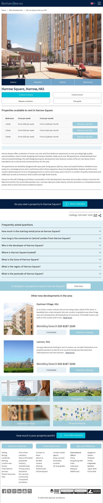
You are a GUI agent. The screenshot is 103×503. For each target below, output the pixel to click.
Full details (51, 332)
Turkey (90, 460)
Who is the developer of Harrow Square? (22, 245)
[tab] (13, 82)
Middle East (74, 471)
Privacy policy (24, 468)
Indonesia (74, 466)
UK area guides (59, 466)
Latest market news (51, 446)
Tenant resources (8, 474)
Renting (5, 460)
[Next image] (93, 46)
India (72, 463)
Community (23, 477)
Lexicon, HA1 (43, 341)
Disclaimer (23, 471)
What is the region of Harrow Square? (21, 266)
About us (39, 458)
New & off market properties (26, 459)
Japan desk (92, 468)
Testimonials (41, 468)
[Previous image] (9, 46)
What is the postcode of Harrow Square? (22, 273)
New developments (16, 10)
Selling (4, 452)
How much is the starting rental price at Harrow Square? (31, 231)
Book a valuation (77, 203)
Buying (4, 455)
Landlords (6, 458)
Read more (67, 317)
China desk (91, 471)
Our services (23, 474)
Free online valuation (73, 435)
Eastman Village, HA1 (48, 304)
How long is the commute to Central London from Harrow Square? (36, 238)
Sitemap (39, 466)
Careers (39, 463)
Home (4, 10)
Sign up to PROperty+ (85, 446)
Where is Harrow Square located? (19, 252)
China (72, 458)
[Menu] (99, 3)
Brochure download (17, 446)
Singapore (91, 452)
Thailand (90, 458)
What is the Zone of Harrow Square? (20, 259)
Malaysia (73, 468)
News (38, 455)
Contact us (40, 452)
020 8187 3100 (85, 215)
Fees (3, 477)
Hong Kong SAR (76, 460)
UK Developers (42, 471)
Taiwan (90, 455)
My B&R (39, 460)
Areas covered (58, 458)
